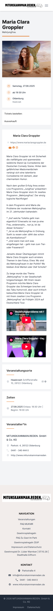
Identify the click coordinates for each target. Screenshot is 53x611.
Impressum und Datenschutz (26, 547)
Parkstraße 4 (28, 570)
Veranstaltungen (26, 519)
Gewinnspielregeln (26, 533)
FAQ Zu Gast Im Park (26, 537)
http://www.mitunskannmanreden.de (30, 455)
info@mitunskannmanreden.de (29, 575)
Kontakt (26, 528)
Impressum (18, 607)
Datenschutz (33, 607)
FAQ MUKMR (26, 524)
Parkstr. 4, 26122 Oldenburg (25, 445)
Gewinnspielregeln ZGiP (26, 542)
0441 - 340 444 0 (20, 450)
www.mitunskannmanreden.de (29, 584)
